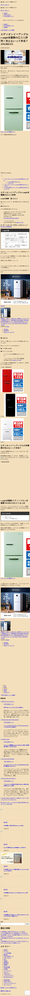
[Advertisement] (15, 154)
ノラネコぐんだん (9, 975)
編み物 (5, 954)
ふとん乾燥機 (7, 953)
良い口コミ (11, 183)
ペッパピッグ (7, 970)
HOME (5, 13)
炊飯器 (5, 950)
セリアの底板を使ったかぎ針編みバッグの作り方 (15, 847)
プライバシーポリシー (10, 983)
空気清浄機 (7, 967)
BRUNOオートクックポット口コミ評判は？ (13, 707)
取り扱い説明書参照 (6, 226)
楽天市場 (6, 330)
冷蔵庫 (13, 695)
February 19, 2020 (16, 360)
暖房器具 (6, 962)
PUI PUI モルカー (8, 977)
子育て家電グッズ (9, 16)
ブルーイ (6, 972)
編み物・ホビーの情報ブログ (9, 987)
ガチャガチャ (7, 958)
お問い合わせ (7, 981)
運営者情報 (7, 980)
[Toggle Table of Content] (2, 176)
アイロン (6, 951)
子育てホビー (7, 14)
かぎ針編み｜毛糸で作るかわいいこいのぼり (14, 825)
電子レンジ (7, 966)
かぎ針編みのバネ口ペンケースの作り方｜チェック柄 (16, 892)
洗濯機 (5, 969)
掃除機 (5, 964)
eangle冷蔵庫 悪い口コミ (14, 181)
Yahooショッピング (9, 332)
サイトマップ (7, 984)
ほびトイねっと (5, 4)
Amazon (6, 329)
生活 (5, 959)
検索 (2, 921)
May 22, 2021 (20, 222)
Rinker (7, 326)
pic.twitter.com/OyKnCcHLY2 (11, 218)
